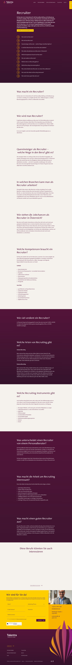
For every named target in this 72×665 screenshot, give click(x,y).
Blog (65, 2)
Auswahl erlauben (64, 329)
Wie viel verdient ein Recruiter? (29, 58)
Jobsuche (9, 645)
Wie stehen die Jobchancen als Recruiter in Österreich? (34, 51)
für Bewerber (10, 650)
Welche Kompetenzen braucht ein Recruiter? (32, 54)
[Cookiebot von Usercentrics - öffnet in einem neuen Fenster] (6, 339)
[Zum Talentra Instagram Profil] (51, 661)
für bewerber (41, 2)
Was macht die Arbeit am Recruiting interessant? (33, 72)
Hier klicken (15, 624)
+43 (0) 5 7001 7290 (57, 606)
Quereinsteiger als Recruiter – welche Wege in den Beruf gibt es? (37, 44)
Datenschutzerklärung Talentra (29, 661)
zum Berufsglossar (35, 585)
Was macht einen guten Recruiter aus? (30, 76)
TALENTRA (59, 2)
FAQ (8, 655)
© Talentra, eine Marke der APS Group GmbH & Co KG (13, 661)
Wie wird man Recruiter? (27, 40)
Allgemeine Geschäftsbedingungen (38, 661)
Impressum (23, 661)
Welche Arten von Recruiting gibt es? (30, 61)
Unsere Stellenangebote (24, 30)
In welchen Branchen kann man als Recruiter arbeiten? (34, 47)
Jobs (35, 2)
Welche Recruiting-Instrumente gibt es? (31, 65)
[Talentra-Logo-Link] (8, 2)
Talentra (23, 650)
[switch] (28, 339)
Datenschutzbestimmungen (21, 619)
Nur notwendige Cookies (64, 332)
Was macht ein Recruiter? (27, 37)
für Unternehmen (50, 2)
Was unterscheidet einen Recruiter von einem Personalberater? (36, 68)
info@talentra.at (56, 609)
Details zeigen (51, 339)
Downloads (24, 655)
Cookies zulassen (64, 326)
